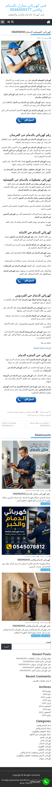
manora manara (31, 490)
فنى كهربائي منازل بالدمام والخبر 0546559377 (26, 7)
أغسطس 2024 (45, 706)
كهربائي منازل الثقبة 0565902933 (37, 661)
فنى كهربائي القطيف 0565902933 (36, 667)
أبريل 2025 (46, 703)
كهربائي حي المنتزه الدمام (36, 415)
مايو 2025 (47, 700)
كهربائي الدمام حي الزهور (28, 412)
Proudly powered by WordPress (16, 780)
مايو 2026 (47, 694)
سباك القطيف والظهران (41, 731)
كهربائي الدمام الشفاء (42, 347)
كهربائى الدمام (44, 412)
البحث (48, 642)
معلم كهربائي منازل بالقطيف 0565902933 (33, 658)
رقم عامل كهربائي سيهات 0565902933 (35, 664)
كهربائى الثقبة (45, 737)
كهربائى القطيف (44, 749)
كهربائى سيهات (45, 758)
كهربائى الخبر (45, 636)
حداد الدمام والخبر (43, 725)
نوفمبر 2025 (46, 697)
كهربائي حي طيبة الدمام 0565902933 (40, 424)
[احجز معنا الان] (46, 781)
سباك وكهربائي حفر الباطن (40, 734)
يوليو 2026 (46, 691)
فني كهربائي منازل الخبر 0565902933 (35, 670)
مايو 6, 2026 (44, 490)
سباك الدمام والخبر (43, 728)
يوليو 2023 (46, 715)
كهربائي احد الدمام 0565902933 (9, 424)
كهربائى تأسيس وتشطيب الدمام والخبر (35, 752)
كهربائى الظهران (44, 746)
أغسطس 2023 (45, 712)
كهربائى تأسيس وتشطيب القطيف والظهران (33, 755)
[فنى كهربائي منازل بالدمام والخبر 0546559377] (48, 21)
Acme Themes (26, 783)
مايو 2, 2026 (44, 556)
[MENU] (2, 22)
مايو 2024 (47, 709)
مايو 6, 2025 (44, 622)
